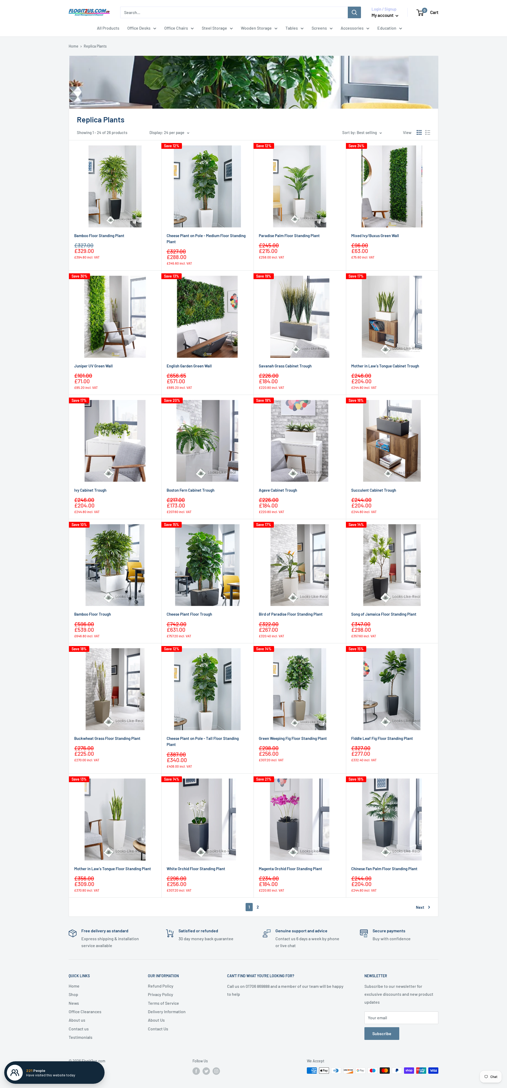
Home (73, 46)
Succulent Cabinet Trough (373, 490)
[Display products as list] (427, 132)
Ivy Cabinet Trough (90, 490)
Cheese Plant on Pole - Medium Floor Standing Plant (206, 238)
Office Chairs (176, 27)
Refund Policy (160, 985)
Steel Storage (214, 27)
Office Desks (139, 27)
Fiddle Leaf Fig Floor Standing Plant (382, 738)
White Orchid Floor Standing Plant (196, 868)
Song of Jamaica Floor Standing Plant (383, 614)
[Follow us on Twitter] (206, 1071)
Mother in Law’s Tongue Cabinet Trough (385, 365)
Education (386, 27)
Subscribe (381, 1033)
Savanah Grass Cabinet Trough (285, 365)
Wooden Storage (256, 27)
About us (77, 1019)
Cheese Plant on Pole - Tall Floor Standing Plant (203, 741)
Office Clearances (85, 1011)
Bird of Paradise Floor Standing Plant (291, 614)
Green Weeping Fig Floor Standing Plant (293, 738)
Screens (319, 27)
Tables (291, 27)
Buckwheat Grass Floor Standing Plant (107, 738)
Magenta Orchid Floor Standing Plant (290, 868)
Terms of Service (163, 1003)
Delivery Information (167, 1011)
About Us (156, 1019)
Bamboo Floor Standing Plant (99, 235)
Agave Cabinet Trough (278, 490)
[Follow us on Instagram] (216, 1071)
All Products (108, 27)
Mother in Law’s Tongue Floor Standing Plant (112, 868)
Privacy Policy (160, 994)
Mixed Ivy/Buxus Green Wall (375, 235)
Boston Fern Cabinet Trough (190, 490)
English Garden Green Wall (189, 365)
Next (420, 907)
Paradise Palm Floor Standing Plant (289, 235)
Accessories (352, 27)
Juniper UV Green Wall (93, 365)
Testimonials (80, 1037)
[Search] (354, 12)
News (74, 1003)
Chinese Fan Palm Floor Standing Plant (384, 868)
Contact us (79, 1028)
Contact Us (158, 1028)
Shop (73, 994)
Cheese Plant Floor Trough (189, 614)
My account (383, 15)
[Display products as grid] (419, 132)
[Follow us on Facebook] (196, 1071)
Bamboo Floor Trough (92, 614)
